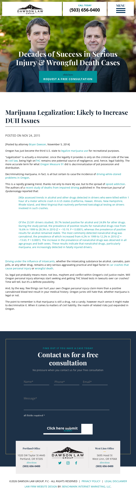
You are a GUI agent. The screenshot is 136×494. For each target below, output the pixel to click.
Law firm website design (41, 486)
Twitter (59, 463)
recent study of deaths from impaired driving (52, 187)
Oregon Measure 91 (52, 164)
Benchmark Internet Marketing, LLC (86, 486)
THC (38, 160)
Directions (31, 462)
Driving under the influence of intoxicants (30, 261)
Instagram (68, 463)
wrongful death (44, 268)
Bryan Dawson (37, 144)
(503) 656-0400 (85, 9)
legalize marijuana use (74, 150)
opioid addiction (115, 184)
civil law (13, 160)
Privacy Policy (91, 481)
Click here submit (62, 428)
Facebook (76, 463)
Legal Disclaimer (116, 481)
